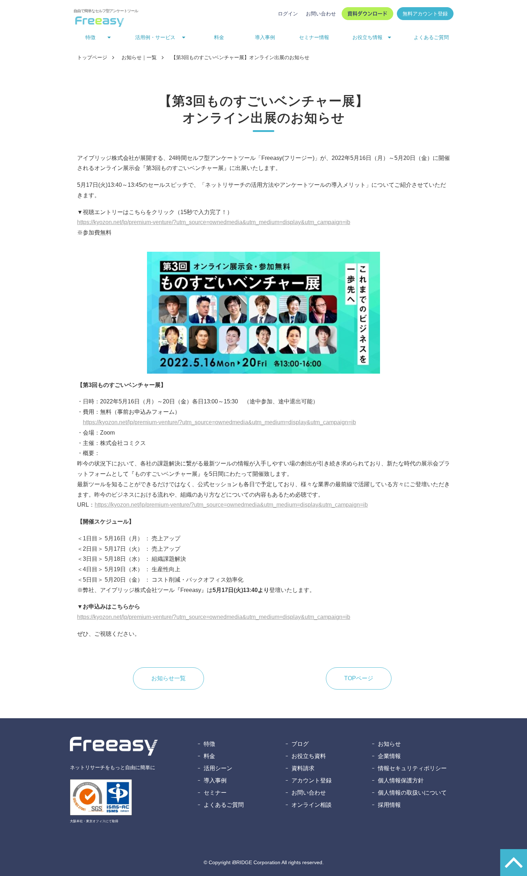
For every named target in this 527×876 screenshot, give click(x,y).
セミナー (215, 793)
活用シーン (218, 768)
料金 (219, 37)
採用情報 (389, 805)
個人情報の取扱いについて (412, 793)
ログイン (288, 13)
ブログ (300, 744)
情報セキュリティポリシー (412, 768)
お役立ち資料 (308, 756)
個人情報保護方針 (401, 780)
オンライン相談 (311, 805)
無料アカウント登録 (425, 13)
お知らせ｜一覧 (139, 57)
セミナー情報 (314, 37)
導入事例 (265, 37)
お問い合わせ (321, 13)
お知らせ (389, 744)
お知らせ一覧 (168, 678)
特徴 (209, 744)
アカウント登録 (311, 780)
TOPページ (358, 678)
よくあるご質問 (431, 37)
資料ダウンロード (367, 13)
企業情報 (389, 756)
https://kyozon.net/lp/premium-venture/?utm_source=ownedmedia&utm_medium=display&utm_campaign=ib (213, 222)
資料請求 (302, 768)
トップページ (92, 57)
